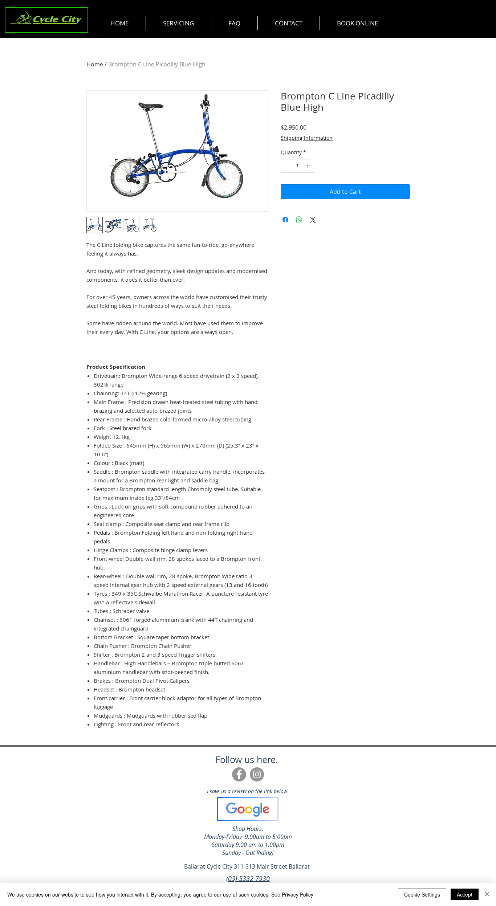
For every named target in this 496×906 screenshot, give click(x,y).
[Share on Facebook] (285, 219)
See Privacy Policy (292, 894)
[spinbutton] (297, 165)
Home (94, 64)
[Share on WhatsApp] (299, 219)
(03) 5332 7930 (248, 878)
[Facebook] (239, 774)
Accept (464, 894)
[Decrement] (286, 165)
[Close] (487, 894)
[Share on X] (313, 219)
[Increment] (308, 165)
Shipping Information (307, 137)
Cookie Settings (422, 894)
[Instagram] (257, 774)
